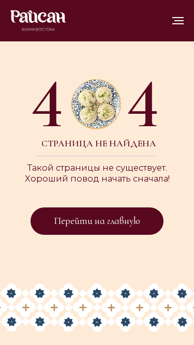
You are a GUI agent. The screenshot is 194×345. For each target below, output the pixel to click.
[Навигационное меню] (178, 20)
